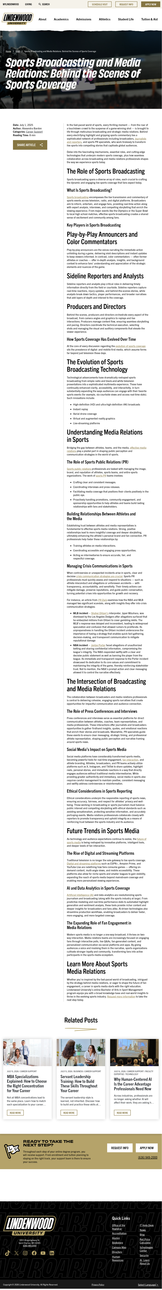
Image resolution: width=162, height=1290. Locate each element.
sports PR (101, 475)
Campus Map (119, 1247)
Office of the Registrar (118, 1227)
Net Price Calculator (145, 1241)
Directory (117, 1251)
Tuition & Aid (149, 19)
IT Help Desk (147, 1225)
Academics (61, 19)
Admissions (83, 19)
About (42, 19)
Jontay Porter (98, 645)
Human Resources (117, 1258)
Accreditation (119, 1233)
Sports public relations (79, 468)
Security (144, 1255)
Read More (15, 1112)
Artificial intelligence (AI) (80, 894)
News (143, 1229)
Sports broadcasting (78, 197)
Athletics (104, 19)
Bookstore (117, 1242)
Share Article (26, 145)
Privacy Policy (98, 1284)
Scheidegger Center (146, 1249)
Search (46, 4)
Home (8, 51)
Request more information (121, 996)
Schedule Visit (99, 4)
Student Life (126, 19)
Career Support (34, 131)
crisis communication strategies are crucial (99, 576)
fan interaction (130, 759)
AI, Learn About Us (145, 1261)
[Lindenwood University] (18, 19)
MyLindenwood (11, 4)
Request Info (126, 4)
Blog (18, 51)
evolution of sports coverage (131, 346)
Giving (28, 4)
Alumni (116, 1238)
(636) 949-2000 (147, 1157)
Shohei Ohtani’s (99, 613)
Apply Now (150, 4)
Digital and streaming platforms (84, 863)
